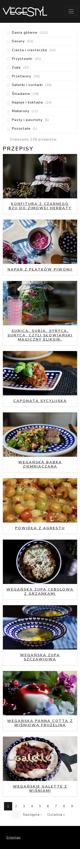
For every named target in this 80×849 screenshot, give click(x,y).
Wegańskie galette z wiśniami (40, 788)
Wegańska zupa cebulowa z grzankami (40, 591)
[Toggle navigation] (71, 11)
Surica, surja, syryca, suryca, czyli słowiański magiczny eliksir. (40, 335)
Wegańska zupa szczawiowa (40, 657)
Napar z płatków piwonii (40, 269)
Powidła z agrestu (40, 528)
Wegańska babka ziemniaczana (40, 464)
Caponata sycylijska (40, 400)
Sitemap (13, 837)
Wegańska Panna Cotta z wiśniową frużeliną (40, 723)
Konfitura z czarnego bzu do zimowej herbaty (40, 206)
